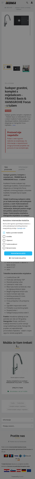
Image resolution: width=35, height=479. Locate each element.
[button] (17, 258)
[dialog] (17, 239)
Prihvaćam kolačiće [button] (18, 253)
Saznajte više (21, 228)
